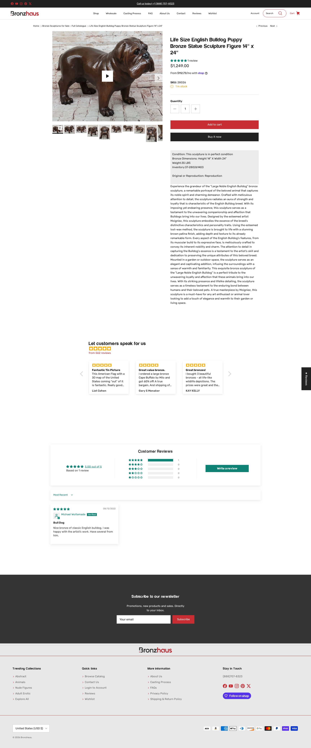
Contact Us (92, 682)
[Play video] (107, 76)
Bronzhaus (26, 737)
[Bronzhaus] (25, 13)
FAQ (150, 13)
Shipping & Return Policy (166, 699)
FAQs (153, 687)
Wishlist (212, 13)
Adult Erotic (22, 693)
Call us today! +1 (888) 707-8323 (155, 3)
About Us (165, 13)
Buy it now (214, 136)
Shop (96, 13)
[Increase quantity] (195, 109)
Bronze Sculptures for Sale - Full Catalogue (64, 26)
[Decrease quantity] (174, 109)
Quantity (176, 101)
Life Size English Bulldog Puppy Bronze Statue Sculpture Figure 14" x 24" (125, 26)
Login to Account (96, 687)
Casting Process (132, 13)
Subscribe (183, 619)
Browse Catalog (95, 676)
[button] (179, 60)
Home (36, 26)
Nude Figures (23, 687)
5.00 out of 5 (93, 466)
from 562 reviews (100, 353)
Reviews (196, 13)
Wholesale (111, 13)
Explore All (22, 699)
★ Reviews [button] (306, 379)
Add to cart (215, 124)
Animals (20, 682)
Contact (181, 13)
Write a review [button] (227, 468)
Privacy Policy (159, 693)
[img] (157, 348)
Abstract (20, 676)
